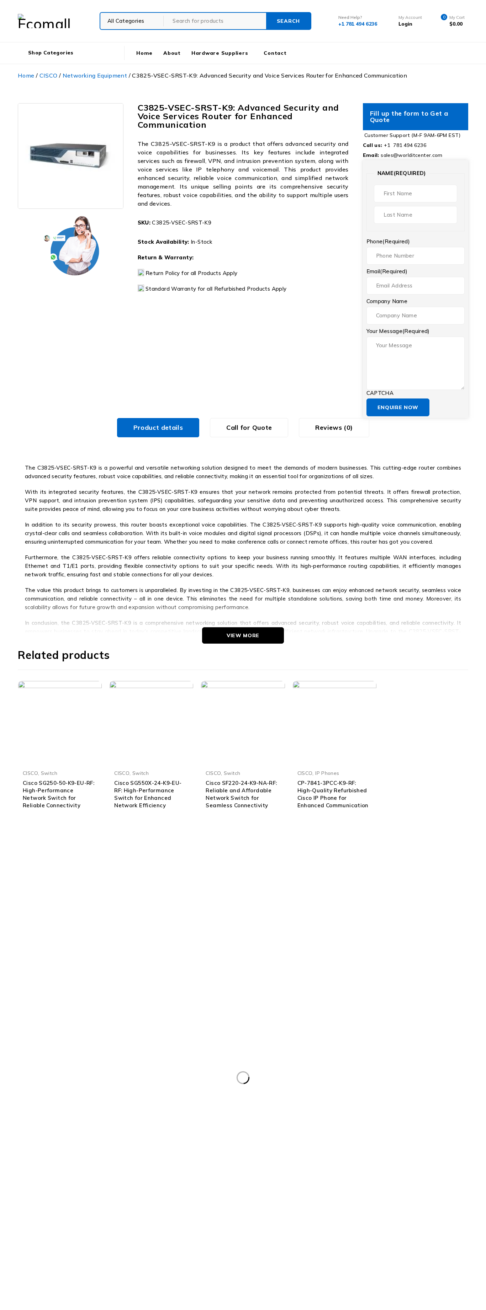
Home (26, 75)
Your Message (398, 331)
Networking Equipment (95, 75)
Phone (388, 241)
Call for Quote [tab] (249, 427)
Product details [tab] (158, 427)
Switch (49, 773)
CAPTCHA (380, 393)
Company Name (387, 301)
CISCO (48, 75)
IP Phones (327, 773)
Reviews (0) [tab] (334, 427)
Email (387, 271)
